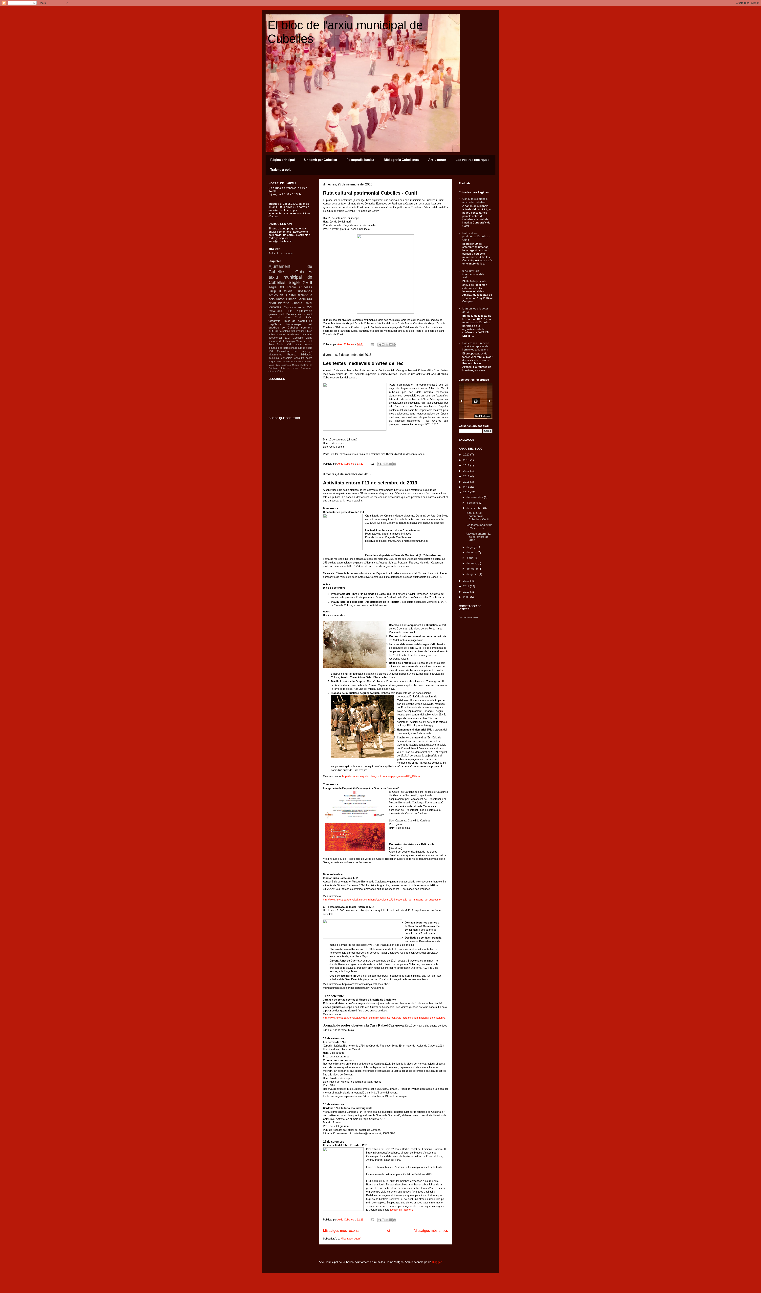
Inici (386, 1231)
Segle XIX (304, 299)
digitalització (304, 310)
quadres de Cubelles (283, 327)
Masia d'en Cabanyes (280, 365)
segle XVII (305, 307)
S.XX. (308, 317)
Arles (279, 361)
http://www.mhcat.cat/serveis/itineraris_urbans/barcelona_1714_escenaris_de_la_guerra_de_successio (382, 899)
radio (301, 314)
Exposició (290, 307)
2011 (466, 586)
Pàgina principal (282, 159)
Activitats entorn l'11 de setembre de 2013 (370, 482)
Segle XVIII (300, 282)
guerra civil (276, 314)
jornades (275, 307)
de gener (473, 574)
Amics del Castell (295, 320)
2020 (466, 454)
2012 (466, 580)
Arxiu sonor (437, 159)
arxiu (272, 303)
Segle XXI (284, 344)
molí (309, 324)
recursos (300, 348)
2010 (466, 591)
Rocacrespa (293, 324)
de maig (472, 552)
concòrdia (286, 358)
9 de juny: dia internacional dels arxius (473, 274)
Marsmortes (275, 354)
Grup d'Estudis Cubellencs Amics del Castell (290, 293)
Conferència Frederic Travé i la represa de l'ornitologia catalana (475, 346)
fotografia (274, 320)
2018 (466, 465)
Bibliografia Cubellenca (401, 159)
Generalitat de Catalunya (294, 351)
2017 (466, 470)
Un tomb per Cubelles (320, 159)
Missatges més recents (341, 1231)
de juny (471, 547)
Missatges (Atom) (351, 1238)
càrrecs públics (276, 371)
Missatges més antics (431, 1231)
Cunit (298, 317)
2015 (466, 481)
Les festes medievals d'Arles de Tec (363, 363)
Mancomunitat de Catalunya (297, 361)
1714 (287, 337)
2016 (466, 476)
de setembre (475, 508)
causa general (303, 344)
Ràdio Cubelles (299, 287)
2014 (466, 487)
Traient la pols (280, 169)
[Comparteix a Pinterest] (394, 345)
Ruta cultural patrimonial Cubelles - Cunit (370, 193)
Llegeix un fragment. (402, 1209)
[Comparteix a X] (387, 345)
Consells (298, 337)
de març (472, 563)
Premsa (291, 354)
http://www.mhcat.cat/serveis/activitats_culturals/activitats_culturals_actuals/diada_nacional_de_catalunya (384, 1017)
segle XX (276, 287)
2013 (466, 492)
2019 (466, 460)
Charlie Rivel (302, 303)
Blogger (437, 1261)
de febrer (473, 568)
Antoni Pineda (286, 299)
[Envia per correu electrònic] (379, 345)
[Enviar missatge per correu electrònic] (372, 344)
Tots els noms (289, 368)
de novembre (475, 497)
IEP (290, 310)
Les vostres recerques (472, 159)
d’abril (471, 557)
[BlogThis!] (383, 345)
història (283, 303)
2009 (466, 597)
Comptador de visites (468, 617)
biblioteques (298, 331)
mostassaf (293, 334)
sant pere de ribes (290, 316)
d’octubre (473, 502)
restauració (276, 310)
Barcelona (284, 331)
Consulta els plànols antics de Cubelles (475, 200)
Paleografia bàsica (360, 159)
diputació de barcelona (281, 348)
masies (281, 334)
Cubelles (303, 271)
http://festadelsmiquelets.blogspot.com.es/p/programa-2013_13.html (381, 776)
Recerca (291, 314)
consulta (299, 358)
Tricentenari (306, 368)
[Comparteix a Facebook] (391, 345)
